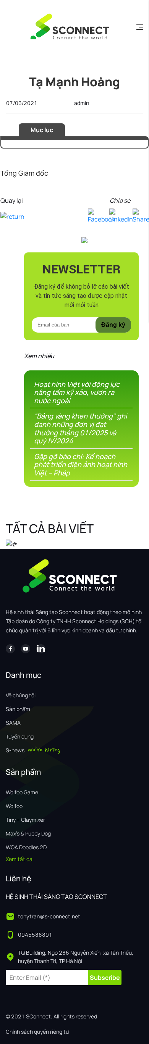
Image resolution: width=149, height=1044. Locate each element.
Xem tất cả (19, 859)
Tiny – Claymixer (25, 819)
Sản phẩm (18, 709)
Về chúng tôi (21, 695)
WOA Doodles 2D (26, 847)
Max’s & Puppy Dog (28, 833)
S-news (15, 750)
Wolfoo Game (22, 792)
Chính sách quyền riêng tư (37, 1031)
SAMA (13, 722)
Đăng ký (113, 325)
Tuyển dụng (20, 736)
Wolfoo (14, 806)
